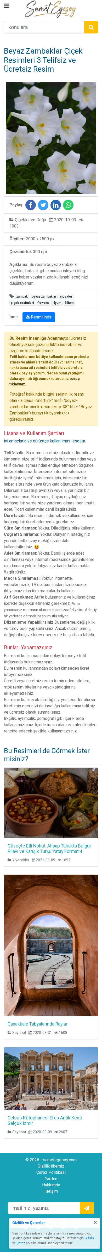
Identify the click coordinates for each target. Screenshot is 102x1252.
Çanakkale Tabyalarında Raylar (37, 1024)
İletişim (51, 1191)
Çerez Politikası (51, 1172)
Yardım (51, 1178)
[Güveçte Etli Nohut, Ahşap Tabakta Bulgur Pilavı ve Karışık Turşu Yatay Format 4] (51, 803)
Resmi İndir (41, 317)
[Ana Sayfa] (51, 8)
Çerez (20, 1243)
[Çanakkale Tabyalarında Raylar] (51, 945)
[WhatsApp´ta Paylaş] (68, 205)
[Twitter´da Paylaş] (43, 205)
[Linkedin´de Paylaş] (56, 205)
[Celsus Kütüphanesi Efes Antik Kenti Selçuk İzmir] (51, 1078)
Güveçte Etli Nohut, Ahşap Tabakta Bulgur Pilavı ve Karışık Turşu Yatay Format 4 (49, 848)
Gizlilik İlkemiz (51, 1166)
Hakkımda (51, 1184)
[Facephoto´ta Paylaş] (30, 205)
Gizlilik (89, 1238)
